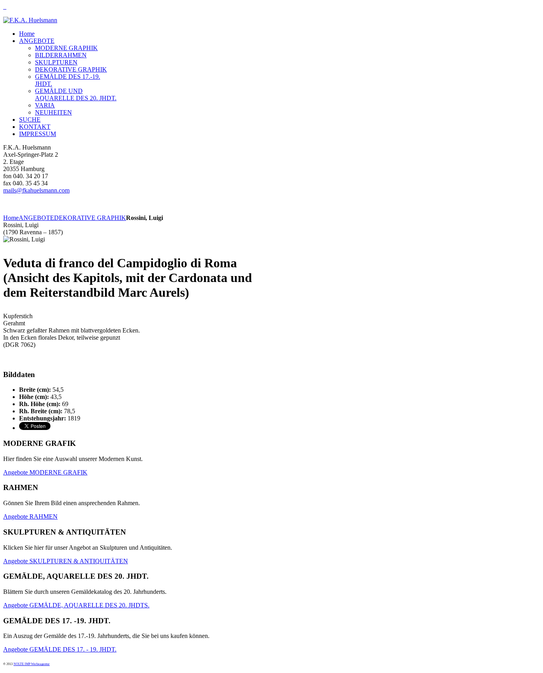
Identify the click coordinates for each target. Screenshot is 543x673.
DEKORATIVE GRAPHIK (90, 217)
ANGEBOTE (36, 217)
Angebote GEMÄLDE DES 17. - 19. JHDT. (59, 649)
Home (11, 217)
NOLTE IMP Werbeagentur (32, 664)
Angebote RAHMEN (30, 516)
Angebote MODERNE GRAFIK (45, 472)
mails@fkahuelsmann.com (36, 190)
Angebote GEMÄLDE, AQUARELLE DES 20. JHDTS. (76, 605)
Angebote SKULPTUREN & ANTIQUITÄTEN (65, 561)
